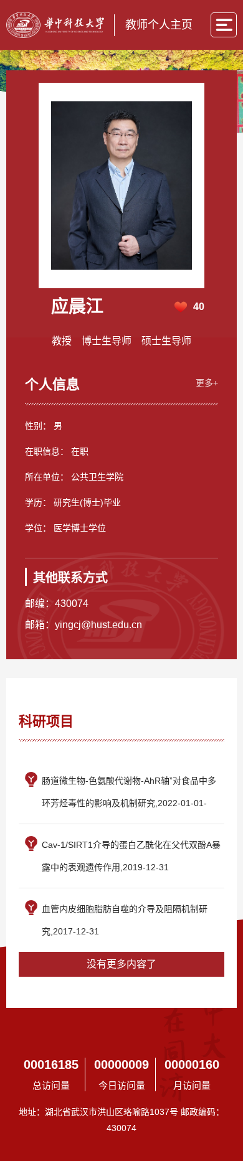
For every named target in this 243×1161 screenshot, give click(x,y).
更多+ (207, 383)
